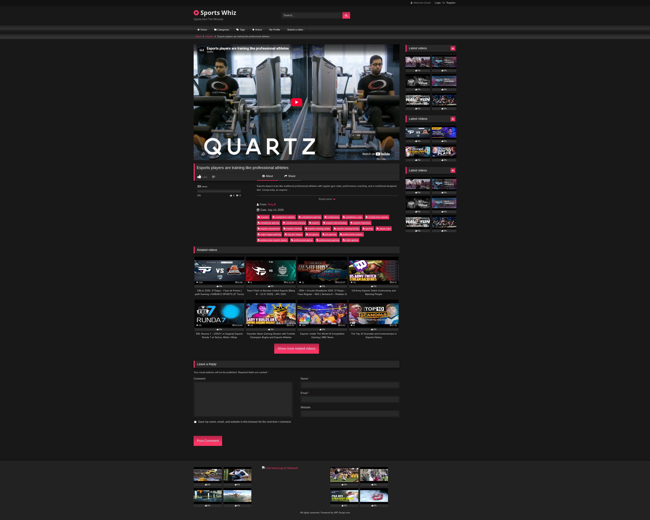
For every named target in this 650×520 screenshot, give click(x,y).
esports (315, 223)
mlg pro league (295, 234)
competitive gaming (311, 217)
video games (352, 240)
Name (305, 378)
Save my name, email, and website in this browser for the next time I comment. (244, 421)
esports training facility (348, 228)
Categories (223, 29)
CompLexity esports (378, 217)
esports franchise (361, 223)
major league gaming (271, 234)
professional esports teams (274, 240)
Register (451, 2)
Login (438, 2)
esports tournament (270, 228)
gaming (369, 228)
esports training (293, 228)
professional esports (353, 234)
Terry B (271, 204)
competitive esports (285, 217)
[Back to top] (639, 510)
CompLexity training (295, 223)
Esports (209, 36)
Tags (242, 29)
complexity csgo (354, 217)
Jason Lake (385, 228)
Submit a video (295, 29)
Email (305, 393)
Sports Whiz (217, 12)
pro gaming (330, 234)
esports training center (319, 228)
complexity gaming (270, 223)
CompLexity (333, 217)
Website (305, 407)
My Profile (274, 29)
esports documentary (336, 223)
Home (204, 29)
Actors (258, 29)
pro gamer (314, 234)
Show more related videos (297, 348)
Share (292, 176)
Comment (199, 378)
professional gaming (329, 240)
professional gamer (303, 240)
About (269, 176)
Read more (326, 199)
